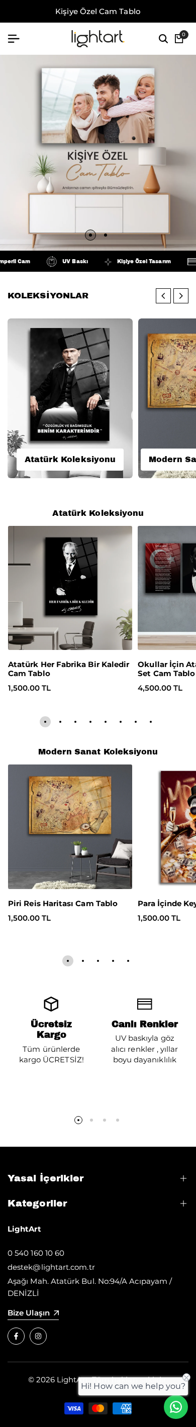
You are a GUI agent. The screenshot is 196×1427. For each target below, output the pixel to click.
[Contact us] (176, 1407)
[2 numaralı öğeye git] (105, 235)
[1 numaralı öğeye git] (90, 235)
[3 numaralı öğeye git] (75, 721)
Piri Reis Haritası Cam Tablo (63, 903)
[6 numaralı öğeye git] (120, 721)
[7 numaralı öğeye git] (135, 721)
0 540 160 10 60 (36, 1253)
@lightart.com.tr (63, 1267)
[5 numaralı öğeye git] (105, 721)
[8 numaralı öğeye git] (150, 721)
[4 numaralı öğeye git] (90, 721)
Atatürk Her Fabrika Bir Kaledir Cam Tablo (68, 669)
